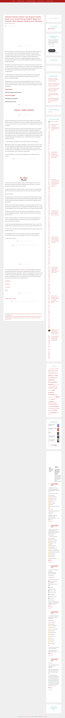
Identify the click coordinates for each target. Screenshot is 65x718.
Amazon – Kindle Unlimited (24, 110)
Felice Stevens (50, 390)
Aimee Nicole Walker (24, 269)
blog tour (25, 316)
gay (12, 317)
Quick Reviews (39, 313)
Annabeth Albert (50, 373)
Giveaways (19, 317)
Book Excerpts (37, 316)
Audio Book (55, 373)
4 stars (11, 316)
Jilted (50, 432)
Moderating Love (52, 424)
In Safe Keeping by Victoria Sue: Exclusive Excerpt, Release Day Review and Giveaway (55, 155)
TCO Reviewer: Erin (8, 315)
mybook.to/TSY (51, 577)
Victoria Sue (49, 414)
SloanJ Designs (44, 716)
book (33, 316)
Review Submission (54, 121)
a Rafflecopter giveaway (10, 298)
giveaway (15, 317)
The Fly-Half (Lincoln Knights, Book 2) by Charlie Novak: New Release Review (53, 89)
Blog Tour (11, 313)
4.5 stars (53, 370)
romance (9, 319)
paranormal (54, 408)
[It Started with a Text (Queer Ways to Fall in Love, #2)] (58, 430)
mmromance (32, 317)
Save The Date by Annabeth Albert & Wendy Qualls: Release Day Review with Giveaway (55, 270)
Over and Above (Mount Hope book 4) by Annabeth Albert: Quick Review (53, 79)
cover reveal (52, 386)
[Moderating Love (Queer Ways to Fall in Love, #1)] (58, 426)
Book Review (21, 313)
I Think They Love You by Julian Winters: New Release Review (53, 94)
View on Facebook (50, 521)
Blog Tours (30, 316)
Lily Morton (49, 399)
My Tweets (50, 111)
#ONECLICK (50, 496)
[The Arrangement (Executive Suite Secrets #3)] (58, 438)
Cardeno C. (55, 384)
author (22, 316)
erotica (56, 386)
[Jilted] (58, 434)
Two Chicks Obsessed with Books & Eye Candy (32, 7)
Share (50, 522)
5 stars (56, 370)
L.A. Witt (50, 433)
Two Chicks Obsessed (27, 716)
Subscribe (52, 50)
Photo (51, 519)
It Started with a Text (52, 428)
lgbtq (23, 317)
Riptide (49, 412)
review (6, 319)
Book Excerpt (16, 313)
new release (37, 317)
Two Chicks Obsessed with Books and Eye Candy (55, 484)
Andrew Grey (56, 372)
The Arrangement (52, 436)
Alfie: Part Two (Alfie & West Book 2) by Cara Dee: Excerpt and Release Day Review (53, 84)
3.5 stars (55, 368)
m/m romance (27, 317)
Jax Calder (50, 425)
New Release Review (32, 313)
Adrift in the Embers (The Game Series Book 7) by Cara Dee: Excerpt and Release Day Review (55, 240)
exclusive (55, 388)
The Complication (52, 439)
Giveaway (26, 313)
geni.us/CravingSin (51, 622)
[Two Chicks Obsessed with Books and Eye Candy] (51, 469)
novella (49, 408)
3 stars (52, 368)
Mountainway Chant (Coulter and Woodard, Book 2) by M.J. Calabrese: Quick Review (55, 127)
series (57, 412)
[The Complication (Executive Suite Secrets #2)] (58, 441)
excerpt (10, 317)
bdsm (54, 375)
